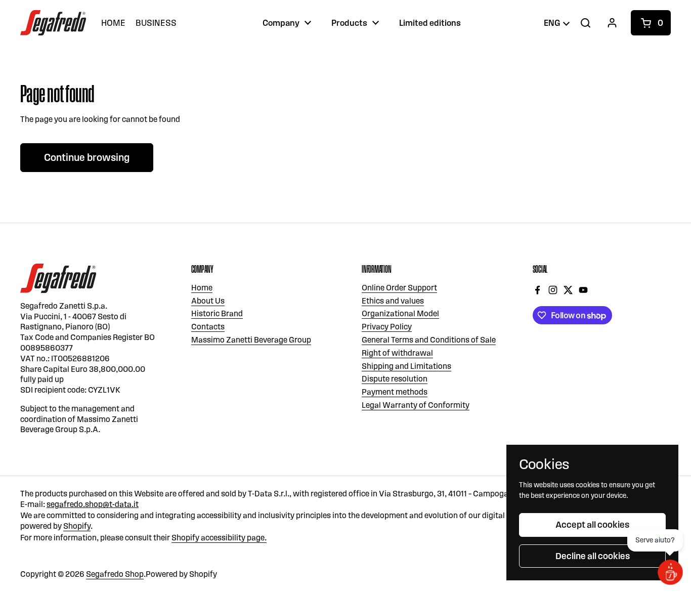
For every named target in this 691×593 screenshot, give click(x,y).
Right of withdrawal (397, 353)
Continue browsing (86, 157)
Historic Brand (217, 313)
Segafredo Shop (115, 574)
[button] (651, 22)
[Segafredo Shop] (53, 22)
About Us (208, 300)
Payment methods (394, 392)
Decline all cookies (592, 556)
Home (201, 287)
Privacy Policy (387, 326)
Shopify (77, 526)
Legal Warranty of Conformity (415, 405)
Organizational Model (400, 313)
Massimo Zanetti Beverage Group (251, 339)
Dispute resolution (394, 378)
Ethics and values (393, 300)
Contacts (208, 326)
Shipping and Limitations (406, 366)
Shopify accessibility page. (219, 537)
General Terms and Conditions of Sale (429, 339)
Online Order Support (399, 287)
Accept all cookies (592, 525)
